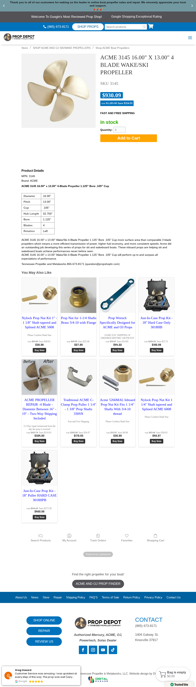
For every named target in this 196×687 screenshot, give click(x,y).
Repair (58, 597)
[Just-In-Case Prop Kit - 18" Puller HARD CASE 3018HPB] (39, 468)
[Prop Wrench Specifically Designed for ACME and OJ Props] (117, 295)
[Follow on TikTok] (113, 650)
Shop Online (44, 620)
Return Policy (131, 597)
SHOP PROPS (87, 27)
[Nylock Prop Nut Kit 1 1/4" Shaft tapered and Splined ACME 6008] (156, 377)
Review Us (44, 641)
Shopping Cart (155, 540)
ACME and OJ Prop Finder (98, 584)
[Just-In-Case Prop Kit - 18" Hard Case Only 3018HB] (156, 295)
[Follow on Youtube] (103, 650)
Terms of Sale (110, 597)
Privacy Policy (153, 597)
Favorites (126, 540)
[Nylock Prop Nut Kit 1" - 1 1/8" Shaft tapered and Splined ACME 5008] (39, 295)
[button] (173, 674)
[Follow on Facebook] (83, 650)
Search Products (41, 540)
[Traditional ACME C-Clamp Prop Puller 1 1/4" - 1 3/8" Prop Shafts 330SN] (78, 377)
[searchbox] (126, 27)
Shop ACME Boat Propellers (112, 47)
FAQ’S (93, 597)
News (34, 597)
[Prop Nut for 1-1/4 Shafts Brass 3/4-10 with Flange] (78, 295)
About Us (21, 597)
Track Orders (98, 540)
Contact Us (174, 597)
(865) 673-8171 (58, 27)
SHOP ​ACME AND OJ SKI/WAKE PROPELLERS (62, 47)
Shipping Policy (75, 597)
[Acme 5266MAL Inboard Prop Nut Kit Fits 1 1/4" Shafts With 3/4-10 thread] (117, 377)
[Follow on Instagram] (93, 650)
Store (24, 47)
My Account (69, 540)
